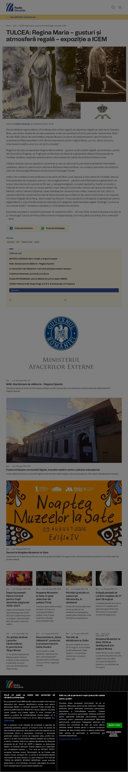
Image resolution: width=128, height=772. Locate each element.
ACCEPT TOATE (114, 725)
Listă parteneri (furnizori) (70, 739)
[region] (64, 731)
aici (27, 749)
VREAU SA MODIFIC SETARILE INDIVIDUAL (113, 734)
